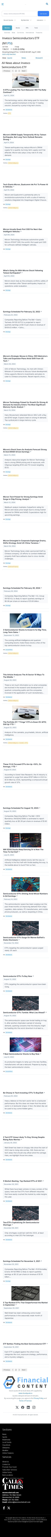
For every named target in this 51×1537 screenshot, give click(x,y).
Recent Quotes (8, 20)
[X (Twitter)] (17, 1407)
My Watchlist (25, 20)
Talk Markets (9, 109)
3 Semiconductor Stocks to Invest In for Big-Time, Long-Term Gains (25, 631)
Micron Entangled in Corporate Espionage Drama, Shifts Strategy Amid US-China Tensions (24, 541)
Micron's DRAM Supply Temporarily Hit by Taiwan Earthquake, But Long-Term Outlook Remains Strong (24, 137)
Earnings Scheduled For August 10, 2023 (21, 808)
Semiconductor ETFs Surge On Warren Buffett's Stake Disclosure (24, 938)
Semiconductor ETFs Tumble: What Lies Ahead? (25, 1012)
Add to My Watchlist (9, 54)
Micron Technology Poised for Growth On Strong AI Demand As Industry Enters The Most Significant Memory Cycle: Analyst (25, 404)
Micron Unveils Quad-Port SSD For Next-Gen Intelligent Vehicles (22, 230)
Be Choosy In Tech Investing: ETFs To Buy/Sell (24, 1093)
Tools (36, 28)
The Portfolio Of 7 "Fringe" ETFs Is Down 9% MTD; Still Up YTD (24, 723)
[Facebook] (22, 1407)
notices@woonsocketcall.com (19, 1502)
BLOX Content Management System (23, 1521)
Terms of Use (7, 1520)
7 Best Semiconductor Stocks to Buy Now (22, 1054)
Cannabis (21, 742)
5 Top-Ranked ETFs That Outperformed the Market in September (25, 1303)
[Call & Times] (25, 1484)
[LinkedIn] (28, 1407)
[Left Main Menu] (2, 4)
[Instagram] (33, 1407)
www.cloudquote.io (25, 1393)
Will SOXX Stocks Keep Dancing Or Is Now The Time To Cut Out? (23, 850)
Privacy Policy (39, 1398)
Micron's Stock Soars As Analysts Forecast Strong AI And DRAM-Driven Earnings (25, 450)
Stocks (18, 28)
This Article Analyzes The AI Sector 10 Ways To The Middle (23, 675)
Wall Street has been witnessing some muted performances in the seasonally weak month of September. (23, 1315)
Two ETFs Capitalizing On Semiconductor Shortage (21, 1223)
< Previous (6, 71)
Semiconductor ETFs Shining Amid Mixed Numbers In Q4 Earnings (25, 895)
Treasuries (39, 32)
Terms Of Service (25, 1401)
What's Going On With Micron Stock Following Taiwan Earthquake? (23, 271)
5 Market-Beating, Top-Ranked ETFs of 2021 (23, 1181)
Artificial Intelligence (13, 163)
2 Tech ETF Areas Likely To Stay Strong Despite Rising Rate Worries (24, 1138)
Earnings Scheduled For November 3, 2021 (22, 1261)
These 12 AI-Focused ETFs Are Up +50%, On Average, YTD (22, 765)
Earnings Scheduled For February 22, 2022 (22, 312)
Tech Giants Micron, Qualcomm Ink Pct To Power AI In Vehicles (25, 185)
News (13, 32)
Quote (9, 58)
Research (39, 58)
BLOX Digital (40, 1521)
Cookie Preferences (42, 1520)
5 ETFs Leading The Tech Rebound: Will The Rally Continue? (24, 91)
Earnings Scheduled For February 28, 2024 (22, 588)
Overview (7, 32)
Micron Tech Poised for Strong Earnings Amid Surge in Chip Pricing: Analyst (23, 498)
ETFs (27, 28)
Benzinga (8, 159)
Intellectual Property (13, 566)
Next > (24, 71)
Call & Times (18, 1518)
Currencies (20, 32)
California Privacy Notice (28, 1520)
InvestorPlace (9, 649)
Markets (7, 28)
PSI (10, 43)
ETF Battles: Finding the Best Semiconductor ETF (25, 1344)
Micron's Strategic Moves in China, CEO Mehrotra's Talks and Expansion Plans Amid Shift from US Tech (25, 358)
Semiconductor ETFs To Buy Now (18, 976)
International (30, 32)
